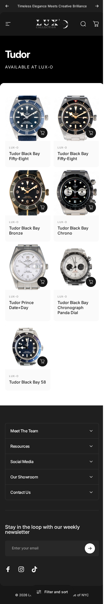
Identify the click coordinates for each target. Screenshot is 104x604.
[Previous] (7, 6)
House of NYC (75, 592)
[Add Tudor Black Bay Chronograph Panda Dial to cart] (91, 282)
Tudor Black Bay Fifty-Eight (24, 156)
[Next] (96, 6)
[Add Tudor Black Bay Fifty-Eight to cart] (42, 133)
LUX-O (14, 147)
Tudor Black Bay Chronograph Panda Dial (73, 307)
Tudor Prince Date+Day (21, 305)
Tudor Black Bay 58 (27, 382)
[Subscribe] (86, 546)
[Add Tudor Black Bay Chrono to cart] (91, 207)
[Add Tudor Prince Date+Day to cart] (42, 282)
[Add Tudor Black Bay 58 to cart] (42, 361)
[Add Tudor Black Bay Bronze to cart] (42, 207)
